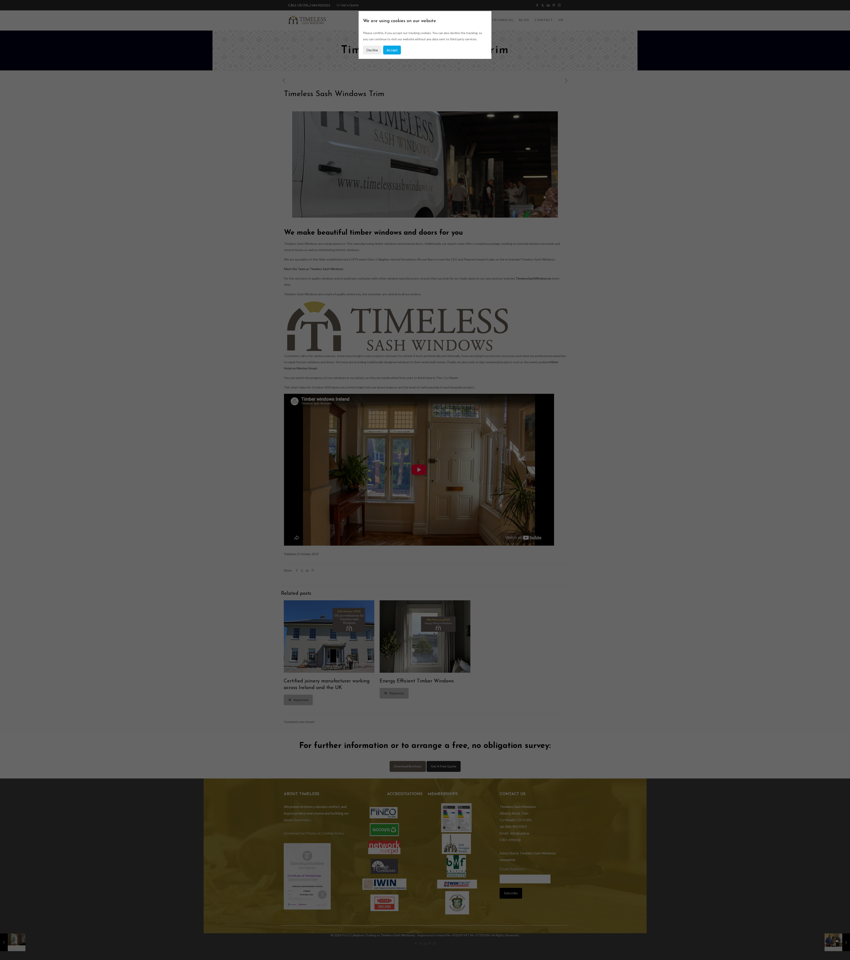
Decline (372, 50)
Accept (392, 50)
